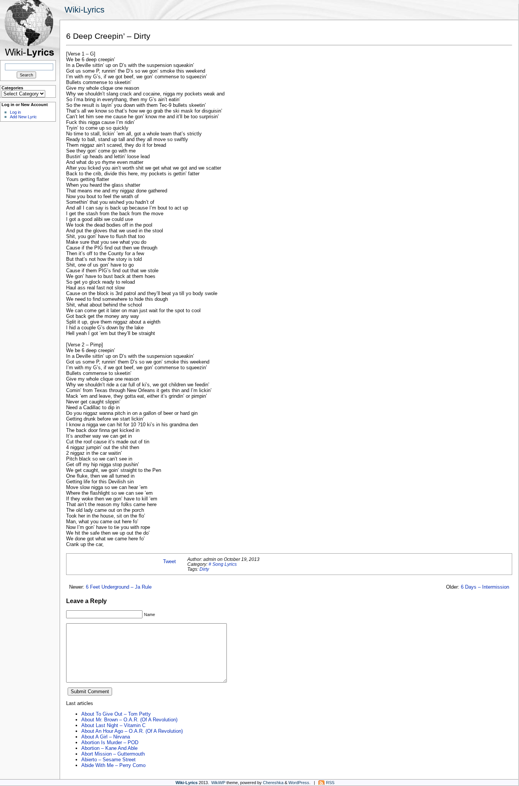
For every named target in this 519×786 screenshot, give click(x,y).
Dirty (204, 569)
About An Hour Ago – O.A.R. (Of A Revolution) (132, 731)
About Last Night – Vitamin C (113, 725)
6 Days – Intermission (485, 587)
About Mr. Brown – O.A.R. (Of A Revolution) (129, 719)
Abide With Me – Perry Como (113, 765)
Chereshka (273, 782)
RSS (330, 782)
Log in (15, 112)
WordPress (298, 782)
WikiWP (218, 782)
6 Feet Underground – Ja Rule (119, 587)
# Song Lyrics (223, 564)
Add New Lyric (23, 116)
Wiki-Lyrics (84, 9)
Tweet (169, 561)
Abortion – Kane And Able (109, 748)
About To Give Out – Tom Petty (116, 714)
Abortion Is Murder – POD (109, 742)
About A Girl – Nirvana (105, 737)
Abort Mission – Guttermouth (113, 754)
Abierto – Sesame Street (108, 759)
